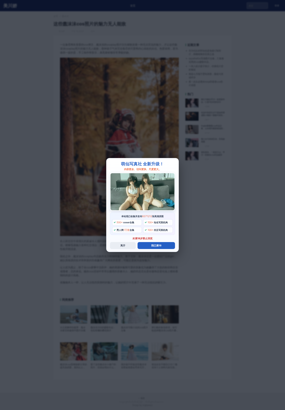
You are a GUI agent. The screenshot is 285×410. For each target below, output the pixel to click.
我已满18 (156, 245)
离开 (122, 245)
